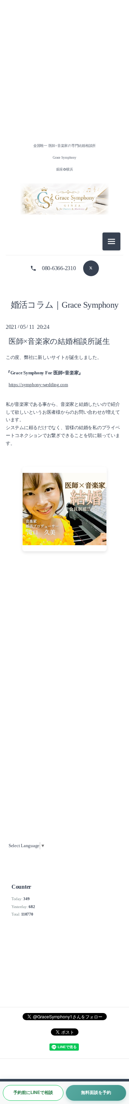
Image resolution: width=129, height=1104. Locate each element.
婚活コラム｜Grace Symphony (65, 304)
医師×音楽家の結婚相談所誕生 (59, 341)
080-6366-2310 (59, 268)
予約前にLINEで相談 (33, 1092)
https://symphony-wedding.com (38, 384)
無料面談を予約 (96, 1092)
